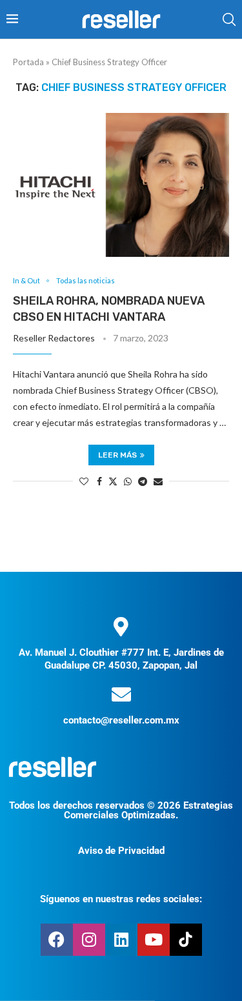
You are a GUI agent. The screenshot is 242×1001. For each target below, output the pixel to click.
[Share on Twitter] (112, 481)
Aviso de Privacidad (121, 850)
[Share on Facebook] (99, 481)
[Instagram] (89, 940)
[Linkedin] (121, 940)
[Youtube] (153, 940)
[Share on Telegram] (142, 481)
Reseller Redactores (54, 337)
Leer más (117, 455)
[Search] (229, 19)
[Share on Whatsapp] (128, 481)
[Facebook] (57, 940)
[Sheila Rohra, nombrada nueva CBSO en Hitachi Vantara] (121, 185)
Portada (28, 62)
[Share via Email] (158, 481)
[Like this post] (83, 481)
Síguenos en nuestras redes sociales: (121, 899)
